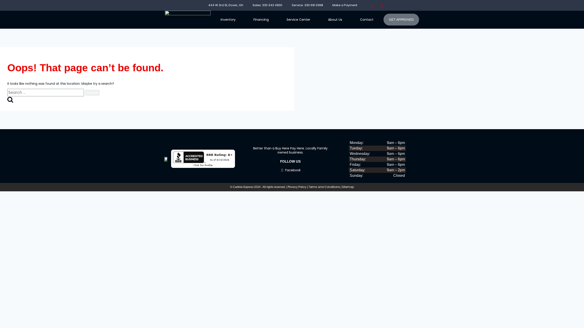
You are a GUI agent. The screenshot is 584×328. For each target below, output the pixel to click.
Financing (261, 20)
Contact (366, 20)
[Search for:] (46, 92)
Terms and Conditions (324, 187)
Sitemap (348, 187)
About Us (335, 20)
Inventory (228, 20)
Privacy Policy (297, 187)
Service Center (298, 20)
